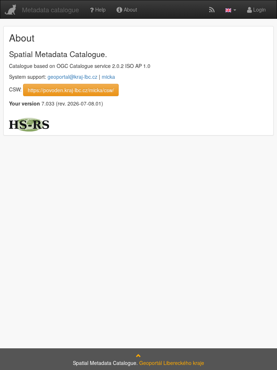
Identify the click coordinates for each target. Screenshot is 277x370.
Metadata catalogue (50, 9)
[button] (231, 9)
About (129, 9)
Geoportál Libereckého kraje (171, 362)
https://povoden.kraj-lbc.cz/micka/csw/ (71, 90)
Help (100, 9)
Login (259, 9)
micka (108, 76)
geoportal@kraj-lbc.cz (72, 76)
